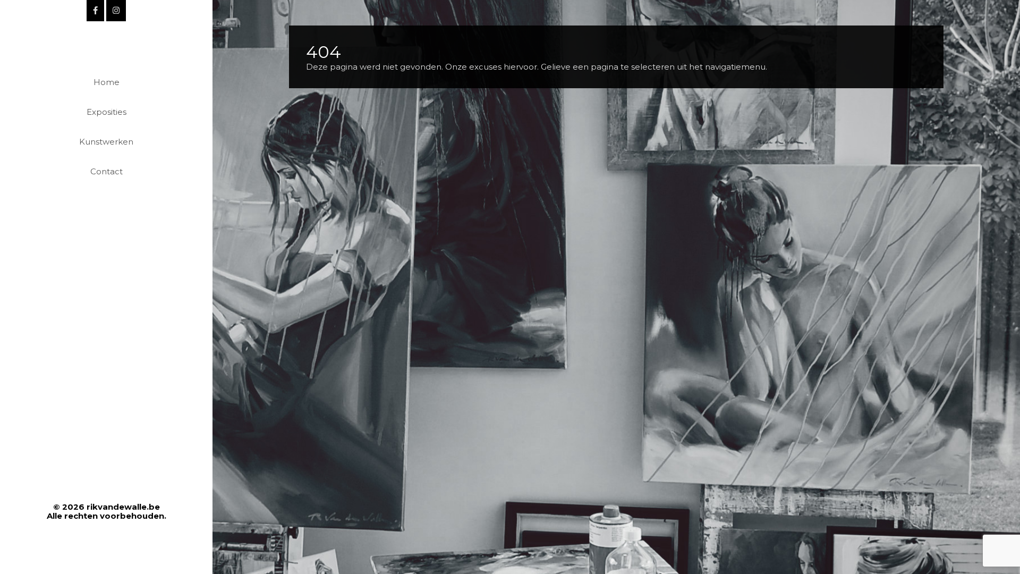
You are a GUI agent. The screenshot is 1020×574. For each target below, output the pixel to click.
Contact (106, 171)
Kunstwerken (106, 142)
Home (107, 82)
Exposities (106, 112)
